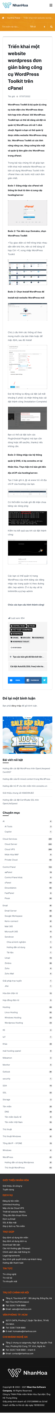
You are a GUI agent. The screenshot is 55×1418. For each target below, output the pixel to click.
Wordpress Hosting (14, 1023)
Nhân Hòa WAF (12, 854)
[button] (51, 5)
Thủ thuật (7, 1129)
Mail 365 (9, 926)
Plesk (7, 898)
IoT (4, 1037)
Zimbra (8, 963)
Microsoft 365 (11, 931)
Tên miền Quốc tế (13, 1117)
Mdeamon (7, 1058)
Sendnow (9, 937)
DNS (7, 1111)
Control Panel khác (14, 877)
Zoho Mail (9, 973)
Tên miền (7, 1106)
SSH (5, 1085)
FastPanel (9, 893)
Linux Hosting (11, 1012)
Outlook (6, 1071)
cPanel (8, 882)
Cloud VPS (10, 849)
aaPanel (8, 872)
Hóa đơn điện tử (10, 993)
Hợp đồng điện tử (11, 1000)
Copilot (8, 831)
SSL (4, 1092)
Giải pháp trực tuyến (12, 981)
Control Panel (13, 18)
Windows (7, 1150)
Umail (7, 958)
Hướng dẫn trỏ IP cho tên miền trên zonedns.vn (25, 786)
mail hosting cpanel (12, 1051)
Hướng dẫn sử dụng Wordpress (19, 1162)
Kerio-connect (11, 921)
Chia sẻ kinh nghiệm (16, 942)
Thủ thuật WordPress (15, 1167)
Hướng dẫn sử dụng (16, 947)
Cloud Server (11, 844)
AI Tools (8, 826)
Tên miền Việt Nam (14, 1122)
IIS (4, 1030)
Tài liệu (10, 952)
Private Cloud (11, 860)
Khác (5, 1044)
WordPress (8, 1157)
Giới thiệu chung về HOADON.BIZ (18, 793)
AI (4, 821)
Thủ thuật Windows (12, 1136)
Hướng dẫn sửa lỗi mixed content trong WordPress (26, 779)
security (6, 1078)
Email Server (11, 910)
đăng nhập (16, 705)
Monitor (6, 1065)
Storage (6, 1099)
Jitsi (7, 986)
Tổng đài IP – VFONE (12, 1143)
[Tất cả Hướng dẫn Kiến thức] (27, 26)
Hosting (6, 1007)
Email (5, 905)
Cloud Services (10, 839)
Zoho (7, 968)
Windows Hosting (13, 1017)
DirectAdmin (10, 888)
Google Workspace (13, 916)
